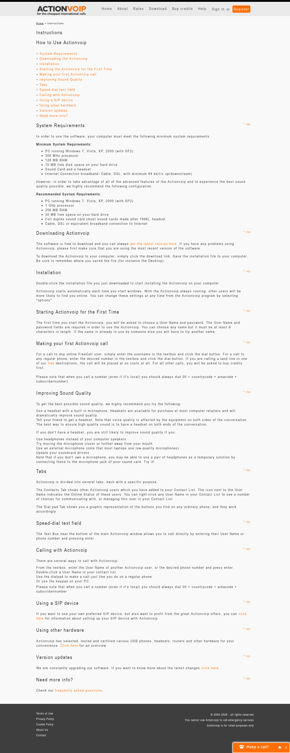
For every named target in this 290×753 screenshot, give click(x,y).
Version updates (53, 110)
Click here (69, 645)
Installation (48, 63)
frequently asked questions (78, 690)
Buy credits (182, 8)
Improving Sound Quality (60, 79)
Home (107, 8)
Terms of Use (44, 713)
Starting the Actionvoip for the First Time (75, 69)
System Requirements (57, 53)
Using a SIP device (55, 100)
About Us (42, 729)
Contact (41, 735)
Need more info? (53, 115)
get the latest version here (153, 243)
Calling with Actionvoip (59, 94)
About (122, 8)
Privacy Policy (45, 719)
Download (158, 8)
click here (210, 668)
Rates (138, 8)
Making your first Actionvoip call (67, 74)
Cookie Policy (44, 724)
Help (202, 8)
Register (241, 9)
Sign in (218, 9)
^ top (246, 124)
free (51, 363)
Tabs (43, 84)
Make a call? (258, 746)
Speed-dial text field (56, 89)
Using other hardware (57, 105)
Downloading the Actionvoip (63, 58)
